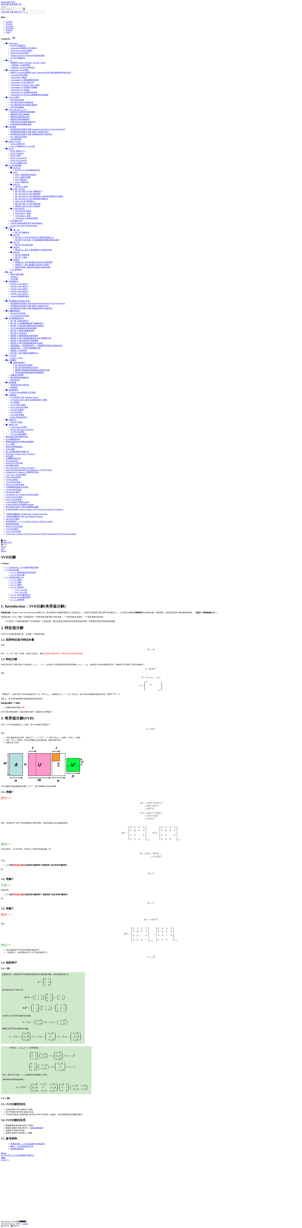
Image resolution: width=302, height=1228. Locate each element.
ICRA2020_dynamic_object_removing (20, 454)
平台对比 (11, 356)
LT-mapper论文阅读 (13, 490)
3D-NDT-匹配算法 (17, 58)
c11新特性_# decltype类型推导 (22, 68)
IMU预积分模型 (12, 465)
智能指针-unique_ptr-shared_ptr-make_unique (28, 63)
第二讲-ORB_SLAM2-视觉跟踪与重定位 (31, 199)
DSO (14, 172)
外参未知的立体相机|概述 (20, 124)
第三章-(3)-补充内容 (18, 333)
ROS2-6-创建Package (18, 163)
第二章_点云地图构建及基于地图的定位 (26, 323)
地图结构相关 (13, 311)
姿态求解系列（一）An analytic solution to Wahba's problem (29, 521)
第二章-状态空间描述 (24, 365)
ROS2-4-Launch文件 (18, 158)
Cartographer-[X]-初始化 (20, 90)
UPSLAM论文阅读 (13, 477)
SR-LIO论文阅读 (12, 519)
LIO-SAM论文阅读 (18, 405)
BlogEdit (9, 30)
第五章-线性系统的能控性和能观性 (29, 373)
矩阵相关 (14, 387)
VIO (9, 228)
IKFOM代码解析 (17, 107)
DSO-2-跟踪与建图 (23, 177)
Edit (2, 549)
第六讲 (15, 252)
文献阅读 (11, 395)
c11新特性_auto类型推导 (20, 65)
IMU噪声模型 (16, 139)
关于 (20, 4)
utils (10, 272)
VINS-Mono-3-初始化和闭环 (26, 218)
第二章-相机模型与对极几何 (17, 452)
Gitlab (8, 32)
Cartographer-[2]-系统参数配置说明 (24, 80)
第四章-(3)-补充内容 (18, 351)
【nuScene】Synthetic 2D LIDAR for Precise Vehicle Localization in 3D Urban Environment (41, 534)
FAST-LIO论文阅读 (13, 500)
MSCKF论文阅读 (13, 492)
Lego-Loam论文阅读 (18, 427)
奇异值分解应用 (36, 1128)
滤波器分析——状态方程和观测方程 (25, 348)
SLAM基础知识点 (13, 439)
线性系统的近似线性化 (19, 378)
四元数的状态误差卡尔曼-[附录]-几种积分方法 (29, 132)
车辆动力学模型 (17, 375)
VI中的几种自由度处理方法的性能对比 (26, 223)
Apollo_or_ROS (16, 358)
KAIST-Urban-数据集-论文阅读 (23, 392)
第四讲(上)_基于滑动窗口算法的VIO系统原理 (34, 262)
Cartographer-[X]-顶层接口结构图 (23, 87)
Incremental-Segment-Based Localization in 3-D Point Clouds (29, 470)
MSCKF (16, 184)
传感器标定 (12, 281)
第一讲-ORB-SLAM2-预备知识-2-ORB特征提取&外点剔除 (39, 196)
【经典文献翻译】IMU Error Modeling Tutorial (24, 517)
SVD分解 (14, 279)
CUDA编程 (10, 449)
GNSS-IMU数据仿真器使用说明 (23, 328)
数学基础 (11, 382)
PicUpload (10, 28)
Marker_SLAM (14, 142)
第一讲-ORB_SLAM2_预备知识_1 (29, 191)
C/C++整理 (10, 444)
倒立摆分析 (15, 380)
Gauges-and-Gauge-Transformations (24, 226)
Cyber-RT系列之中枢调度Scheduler (20, 504)
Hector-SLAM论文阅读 (15, 485)
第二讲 (15, 242)
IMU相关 (11, 127)
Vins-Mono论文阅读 (23, 211)
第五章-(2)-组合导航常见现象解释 (24, 341)
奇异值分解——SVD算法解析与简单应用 (27, 1144)
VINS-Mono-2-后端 (23, 216)
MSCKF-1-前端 (21, 187)
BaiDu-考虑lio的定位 (18, 417)
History (3, 551)
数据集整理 (12, 390)
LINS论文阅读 (16, 412)
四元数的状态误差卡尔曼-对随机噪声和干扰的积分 (31, 134)
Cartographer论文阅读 (19, 75)
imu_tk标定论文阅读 (18, 137)
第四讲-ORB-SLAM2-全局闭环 (27, 206)
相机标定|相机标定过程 (20, 117)
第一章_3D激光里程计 (19, 321)
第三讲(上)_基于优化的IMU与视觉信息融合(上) (34, 237)
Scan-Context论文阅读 (19, 407)
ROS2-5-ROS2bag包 (18, 160)
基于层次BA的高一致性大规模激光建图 (22, 507)
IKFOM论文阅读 (17, 100)
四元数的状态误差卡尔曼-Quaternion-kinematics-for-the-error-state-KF (37, 129)
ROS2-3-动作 (15, 156)
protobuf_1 (14, 277)
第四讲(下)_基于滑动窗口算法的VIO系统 (32, 265)
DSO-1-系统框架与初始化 (25, 175)
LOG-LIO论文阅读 (13, 531)
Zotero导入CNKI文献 (14, 463)
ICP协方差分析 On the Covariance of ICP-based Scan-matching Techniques (34, 509)
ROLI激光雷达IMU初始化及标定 (23, 105)
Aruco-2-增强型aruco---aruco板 (22, 146)
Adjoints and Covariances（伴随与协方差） (23, 472)
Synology (9, 24)
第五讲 (15, 247)
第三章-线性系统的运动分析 (26, 368)
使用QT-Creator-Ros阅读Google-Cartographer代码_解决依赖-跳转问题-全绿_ (41, 73)
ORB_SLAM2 (18, 189)
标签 (15, 4)
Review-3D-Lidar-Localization (22, 430)
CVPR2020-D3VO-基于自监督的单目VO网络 (28, 400)
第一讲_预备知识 (22, 232)
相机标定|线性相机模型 (20, 119)
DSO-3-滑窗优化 (22, 182)
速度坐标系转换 (12, 524)
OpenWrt (9, 22)
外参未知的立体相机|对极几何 (22, 122)
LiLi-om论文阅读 (17, 415)
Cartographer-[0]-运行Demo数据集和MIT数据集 (29, 95)
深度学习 (11, 420)
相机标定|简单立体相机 (20, 114)
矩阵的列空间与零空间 (19, 385)
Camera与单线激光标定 (19, 296)
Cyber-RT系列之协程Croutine (17, 502)
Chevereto (9, 26)
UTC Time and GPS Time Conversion (20, 468)
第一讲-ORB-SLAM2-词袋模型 (27, 194)
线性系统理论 (18, 363)
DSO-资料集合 (21, 180)
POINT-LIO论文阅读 (14, 526)
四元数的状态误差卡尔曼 (18, 301)
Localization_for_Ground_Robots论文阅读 (22, 495)
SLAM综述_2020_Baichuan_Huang (24, 397)
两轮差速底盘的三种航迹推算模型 (20, 442)
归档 (7, 4)
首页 (3, 4)
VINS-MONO (18, 209)
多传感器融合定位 (15, 318)
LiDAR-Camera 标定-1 (19, 284)
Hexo (12, 1224)
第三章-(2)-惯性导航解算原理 (22, 331)
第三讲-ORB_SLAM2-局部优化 (28, 204)
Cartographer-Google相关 (18, 70)
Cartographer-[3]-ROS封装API (22, 82)
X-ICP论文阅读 (12, 529)
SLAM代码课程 (14, 165)
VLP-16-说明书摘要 (18, 434)
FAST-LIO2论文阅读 (14, 497)
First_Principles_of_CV (17, 110)
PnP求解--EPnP (16, 221)
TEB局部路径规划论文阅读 (17, 487)
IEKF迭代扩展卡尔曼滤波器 (22, 102)
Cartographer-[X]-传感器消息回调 (23, 92)
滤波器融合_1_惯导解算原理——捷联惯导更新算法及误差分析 (36, 346)
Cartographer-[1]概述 (18, 77)
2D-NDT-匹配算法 (17, 46)
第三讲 (15, 235)
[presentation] (21, 580)
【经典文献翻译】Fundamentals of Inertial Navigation (27, 514)
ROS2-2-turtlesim (17, 153)
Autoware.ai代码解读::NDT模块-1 (23, 48)
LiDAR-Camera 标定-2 (19, 286)
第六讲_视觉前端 (22, 255)
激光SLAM (12, 425)
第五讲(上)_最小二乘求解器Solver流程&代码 (33, 250)
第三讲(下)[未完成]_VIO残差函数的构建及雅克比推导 (37, 240)
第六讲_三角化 (21, 257)
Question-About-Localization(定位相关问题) (27, 55)
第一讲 (15, 230)
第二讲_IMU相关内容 (24, 245)
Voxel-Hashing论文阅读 (19, 316)
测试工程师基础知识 (14, 447)
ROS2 (10, 149)
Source (3, 547)
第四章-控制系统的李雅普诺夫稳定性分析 (32, 370)
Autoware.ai (12, 43)
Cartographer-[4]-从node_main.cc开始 (25, 85)
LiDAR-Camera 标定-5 (19, 294)
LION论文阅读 (12, 480)
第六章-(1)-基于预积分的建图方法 (24, 353)
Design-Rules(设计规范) (19, 53)
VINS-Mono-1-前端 (23, 213)
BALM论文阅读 (16, 410)
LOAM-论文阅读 (17, 432)
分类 (11, 4)
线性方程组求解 (17, 274)
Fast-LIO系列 (13, 97)
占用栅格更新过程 (13, 458)
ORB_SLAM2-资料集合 (24, 201)
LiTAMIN (9, 456)
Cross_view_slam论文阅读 (16, 475)
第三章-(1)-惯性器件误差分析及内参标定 (27, 326)
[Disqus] (151, 1190)
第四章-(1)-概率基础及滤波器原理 (24, 336)
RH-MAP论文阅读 (17, 313)
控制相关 (11, 360)
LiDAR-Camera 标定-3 (19, 289)
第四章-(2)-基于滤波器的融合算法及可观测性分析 (30, 338)
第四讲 (15, 260)
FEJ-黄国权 (15, 402)
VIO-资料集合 (16, 270)
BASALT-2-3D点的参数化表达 (27, 170)
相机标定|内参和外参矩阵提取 (22, 112)
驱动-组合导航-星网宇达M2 (17, 437)
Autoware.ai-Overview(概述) (21, 51)
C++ (9, 60)
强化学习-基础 (16, 422)
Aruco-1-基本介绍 (17, 144)
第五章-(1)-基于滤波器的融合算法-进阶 (26, 343)
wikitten (25, 1224)
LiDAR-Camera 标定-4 (19, 291)
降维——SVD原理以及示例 (21, 1146)
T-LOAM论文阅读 (13, 482)
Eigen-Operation (12, 461)
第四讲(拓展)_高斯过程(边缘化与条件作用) (32, 267)
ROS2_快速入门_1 (17, 151)
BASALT (16, 168)
